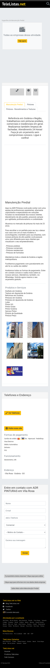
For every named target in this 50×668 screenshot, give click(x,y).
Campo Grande (39, 622)
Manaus (32, 622)
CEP (32, 633)
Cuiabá (35, 624)
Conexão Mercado (12, 612)
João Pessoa (22, 624)
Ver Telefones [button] (14, 413)
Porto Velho (29, 626)
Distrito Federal (22, 641)
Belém (26, 622)
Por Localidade (18, 633)
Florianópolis (41, 624)
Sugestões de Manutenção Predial (13, 20)
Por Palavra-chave (8, 633)
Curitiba (5, 622)
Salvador (44, 620)
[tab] (14, 104)
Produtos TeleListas (11, 654)
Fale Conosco (9, 657)
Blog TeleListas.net (12, 603)
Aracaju (5, 626)
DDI (28, 633)
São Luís (10, 624)
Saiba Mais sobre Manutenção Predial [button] (25, 588)
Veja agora (22, 41)
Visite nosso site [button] (15, 428)
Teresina (29, 624)
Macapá (22, 626)
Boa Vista (36, 626)
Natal (15, 624)
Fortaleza (10, 622)
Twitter (8, 609)
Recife (16, 622)
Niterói (34, 641)
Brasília (30, 620)
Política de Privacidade (44, 663)
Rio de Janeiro (14, 620)
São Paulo (5, 620)
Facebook (9, 606)
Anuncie (7, 651)
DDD (25, 633)
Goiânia (21, 622)
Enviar (25, 553)
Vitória (10, 626)
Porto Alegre (37, 620)
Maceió (5, 624)
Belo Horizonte (23, 620)
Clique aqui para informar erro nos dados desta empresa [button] (25, 582)
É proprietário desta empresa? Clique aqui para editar (24, 576)
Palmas (42, 626)
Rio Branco (16, 626)
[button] (17, 91)
